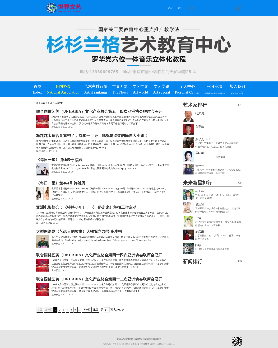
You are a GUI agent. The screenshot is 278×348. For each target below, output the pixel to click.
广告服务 (130, 339)
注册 (180, 8)
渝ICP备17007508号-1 (142, 344)
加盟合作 (121, 339)
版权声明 (148, 339)
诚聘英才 (139, 339)
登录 (170, 8)
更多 (239, 105)
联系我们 (157, 339)
